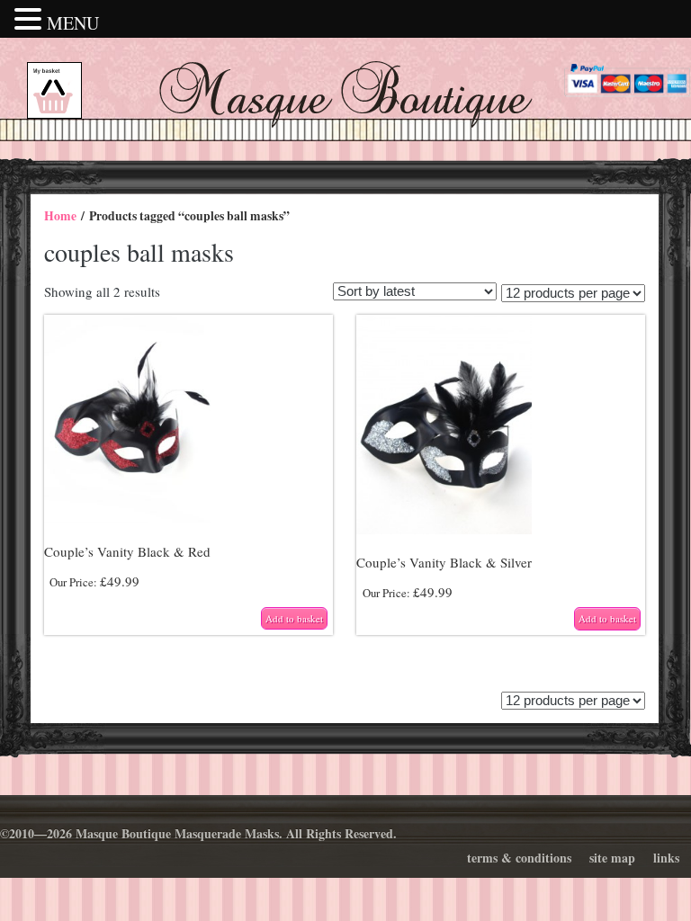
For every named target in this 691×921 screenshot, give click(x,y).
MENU (73, 23)
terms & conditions (519, 857)
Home (60, 216)
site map (612, 857)
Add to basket (294, 618)
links (666, 857)
